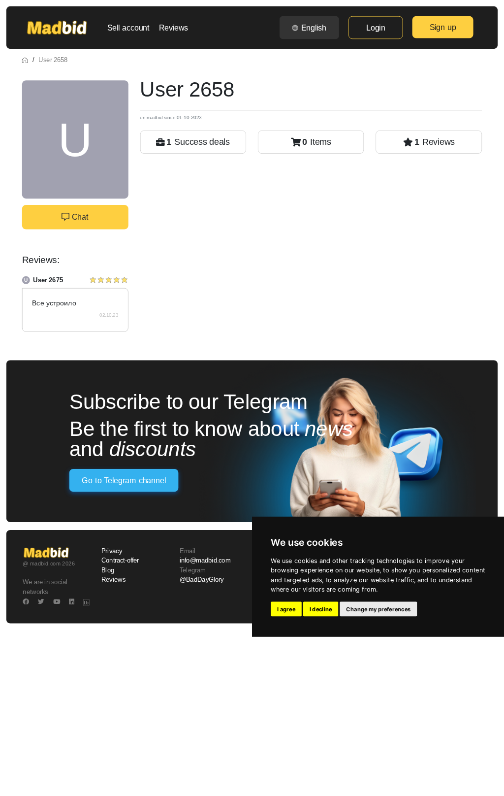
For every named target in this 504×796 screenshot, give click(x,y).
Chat (78, 217)
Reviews (173, 27)
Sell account (128, 27)
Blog (107, 569)
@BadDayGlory (202, 579)
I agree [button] (286, 609)
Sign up (443, 27)
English (313, 27)
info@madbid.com (205, 560)
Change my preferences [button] (378, 609)
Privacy (111, 551)
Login (375, 27)
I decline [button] (321, 609)
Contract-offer (120, 560)
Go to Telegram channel (123, 480)
